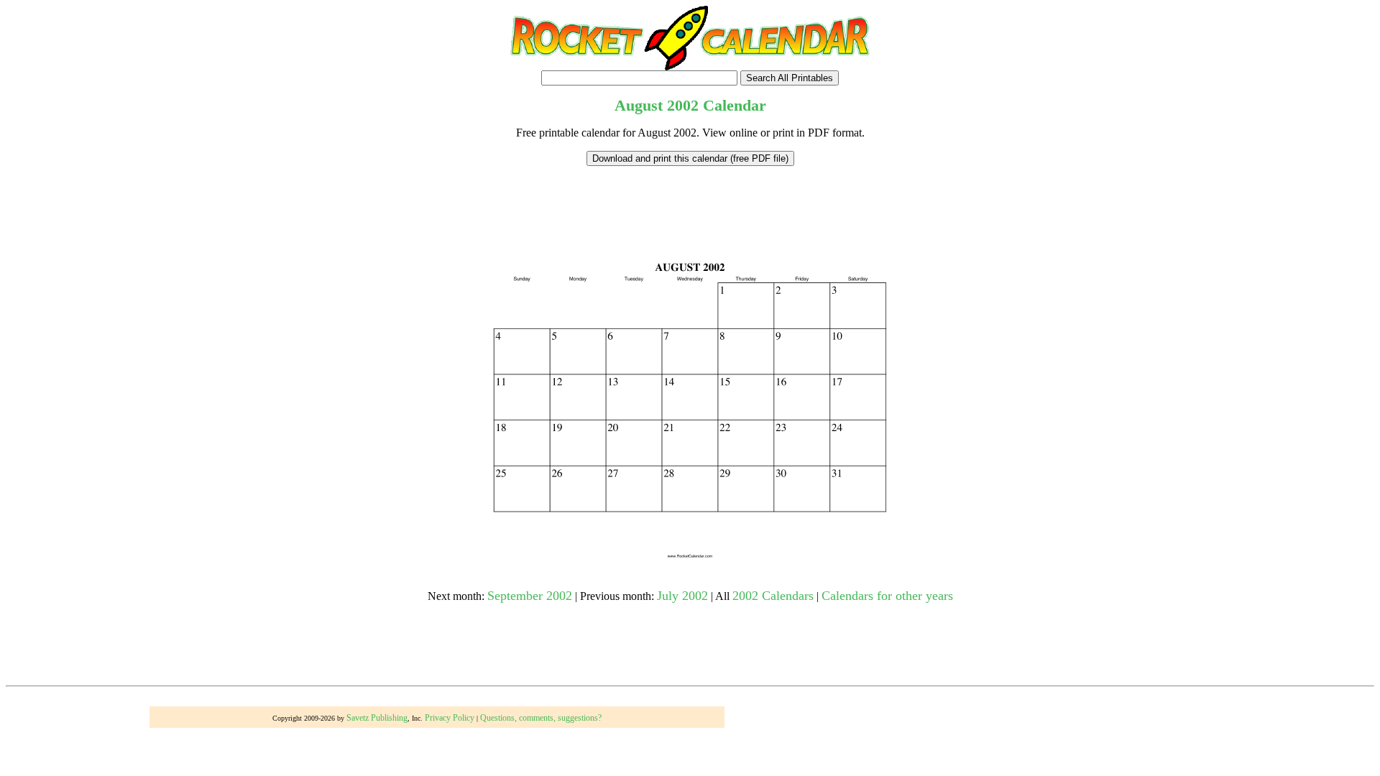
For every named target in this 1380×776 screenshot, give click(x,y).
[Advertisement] (690, 198)
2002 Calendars (773, 595)
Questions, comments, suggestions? (541, 718)
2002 (683, 105)
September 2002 (529, 595)
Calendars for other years (887, 595)
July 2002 (682, 595)
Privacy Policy (449, 718)
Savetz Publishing (377, 718)
